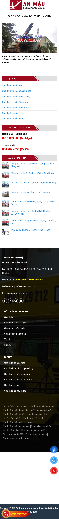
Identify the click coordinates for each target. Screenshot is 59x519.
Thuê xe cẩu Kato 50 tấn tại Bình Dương (30, 230)
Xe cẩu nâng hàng (11, 430)
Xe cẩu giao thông (40, 414)
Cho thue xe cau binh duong (16, 438)
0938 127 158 (29, 512)
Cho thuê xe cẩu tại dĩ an (34, 418)
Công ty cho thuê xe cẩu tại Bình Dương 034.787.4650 (30, 212)
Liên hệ (7, 345)
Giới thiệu (8, 317)
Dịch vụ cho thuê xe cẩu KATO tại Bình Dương (33, 182)
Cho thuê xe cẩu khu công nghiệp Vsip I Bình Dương (33, 203)
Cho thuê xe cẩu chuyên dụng (16, 90)
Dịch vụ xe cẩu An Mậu (13, 434)
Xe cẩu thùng (22, 406)
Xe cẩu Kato (8, 406)
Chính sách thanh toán (15, 333)
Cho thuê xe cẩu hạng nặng (17, 374)
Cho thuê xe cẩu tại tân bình (34, 430)
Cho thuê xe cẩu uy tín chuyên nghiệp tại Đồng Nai (33, 222)
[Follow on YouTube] (21, 300)
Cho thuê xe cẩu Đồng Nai (15, 102)
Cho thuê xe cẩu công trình (42, 406)
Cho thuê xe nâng (10, 113)
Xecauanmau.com (28, 508)
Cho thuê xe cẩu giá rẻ (36, 434)
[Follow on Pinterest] (15, 300)
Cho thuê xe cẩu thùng (13, 118)
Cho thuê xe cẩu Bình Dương (16, 96)
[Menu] (4, 4)
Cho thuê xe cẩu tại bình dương (17, 422)
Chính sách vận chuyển (15, 322)
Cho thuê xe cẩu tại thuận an (16, 426)
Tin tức (7, 339)
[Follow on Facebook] (4, 300)
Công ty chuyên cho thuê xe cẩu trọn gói (30, 192)
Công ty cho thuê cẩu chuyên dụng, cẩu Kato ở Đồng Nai (33, 165)
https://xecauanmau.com (24, 286)
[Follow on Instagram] (10, 300)
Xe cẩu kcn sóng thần (41, 426)
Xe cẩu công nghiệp (12, 418)
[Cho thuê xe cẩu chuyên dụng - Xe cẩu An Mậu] (27, 5)
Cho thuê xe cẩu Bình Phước (16, 107)
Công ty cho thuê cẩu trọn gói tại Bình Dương (33, 173)
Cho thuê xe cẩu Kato (12, 85)
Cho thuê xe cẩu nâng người (18, 379)
